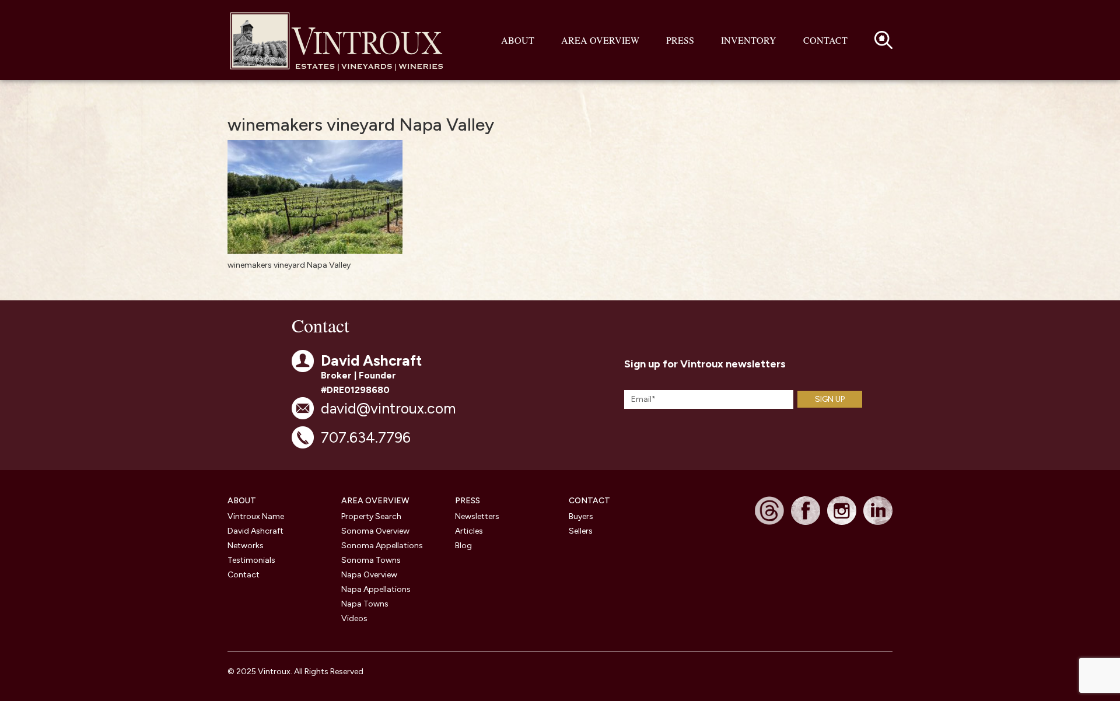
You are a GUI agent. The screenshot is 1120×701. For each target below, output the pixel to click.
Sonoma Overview (375, 531)
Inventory (748, 40)
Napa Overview (369, 575)
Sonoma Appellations (382, 546)
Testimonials (251, 560)
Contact (825, 40)
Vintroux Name (256, 516)
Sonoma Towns (371, 560)
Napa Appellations (376, 589)
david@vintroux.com (388, 408)
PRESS (467, 501)
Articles (469, 531)
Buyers (581, 516)
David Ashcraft (256, 531)
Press (680, 40)
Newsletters (477, 516)
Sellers (581, 531)
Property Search (371, 516)
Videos (354, 618)
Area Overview (600, 40)
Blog (463, 546)
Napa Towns (364, 604)
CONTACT (589, 501)
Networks (246, 546)
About (517, 40)
